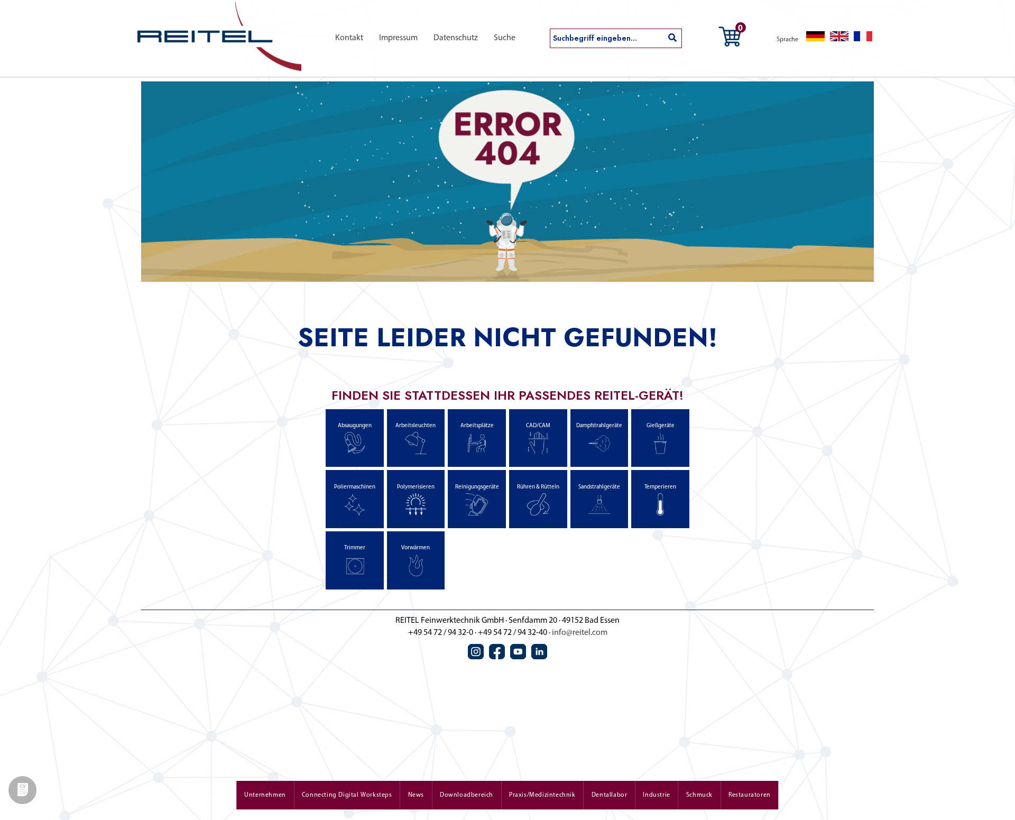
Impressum (398, 38)
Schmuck (699, 795)
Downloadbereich (466, 795)
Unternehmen (265, 795)
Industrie (656, 795)
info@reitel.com (579, 633)
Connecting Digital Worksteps (347, 795)
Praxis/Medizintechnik (542, 795)
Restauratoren (749, 795)
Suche (504, 38)
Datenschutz (455, 38)
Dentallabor (610, 795)
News (416, 795)
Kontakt (349, 38)
